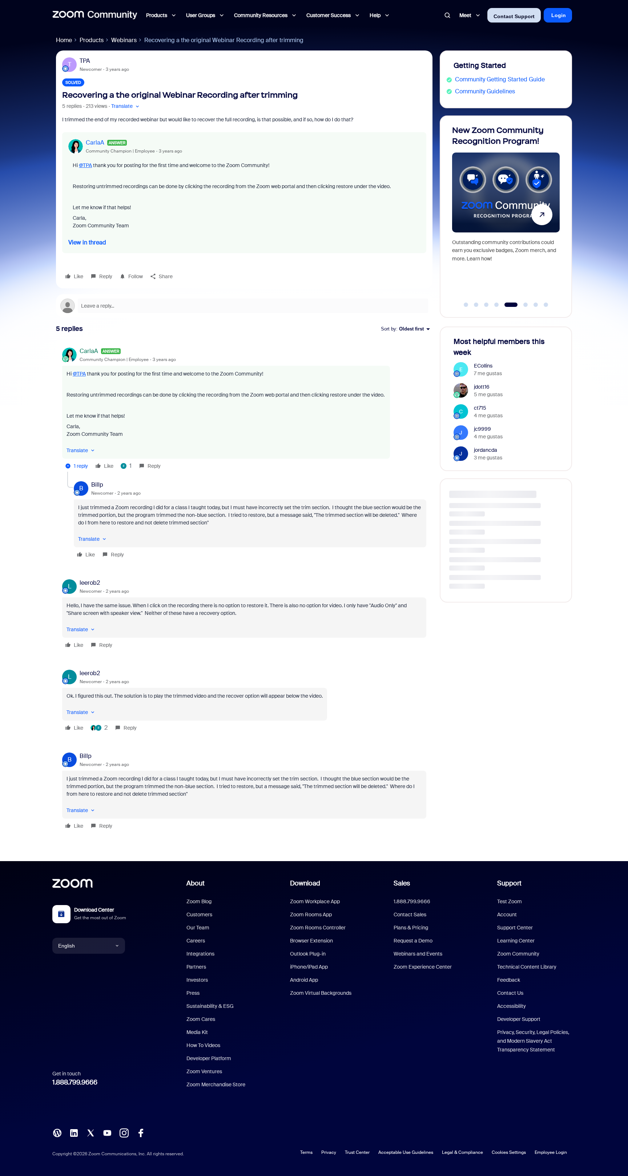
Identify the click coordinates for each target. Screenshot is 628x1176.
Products (92, 40)
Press (193, 993)
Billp (97, 484)
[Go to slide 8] (546, 304)
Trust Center (357, 1152)
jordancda (485, 450)
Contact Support (514, 16)
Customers (199, 914)
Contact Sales (410, 914)
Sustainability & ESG (210, 1006)
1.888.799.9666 (74, 1082)
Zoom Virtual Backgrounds (320, 993)
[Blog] (57, 1132)
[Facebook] (140, 1132)
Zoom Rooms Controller (318, 927)
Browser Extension (311, 940)
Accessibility (511, 1006)
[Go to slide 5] (506, 304)
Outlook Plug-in (308, 953)
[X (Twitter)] (90, 1132)
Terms (306, 1152)
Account (507, 914)
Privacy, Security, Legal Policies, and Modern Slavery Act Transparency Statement (533, 1041)
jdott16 (482, 387)
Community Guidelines (485, 91)
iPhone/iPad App (309, 967)
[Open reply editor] (244, 305)
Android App (304, 980)
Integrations (200, 953)
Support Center (515, 927)
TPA (85, 61)
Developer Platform (208, 1058)
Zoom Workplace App (315, 901)
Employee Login (551, 1152)
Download (305, 883)
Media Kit (197, 1032)
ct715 (480, 408)
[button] (126, 106)
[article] (244, 409)
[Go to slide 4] (496, 304)
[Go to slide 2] (476, 304)
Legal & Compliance (462, 1152)
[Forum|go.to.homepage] (94, 15)
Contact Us (510, 993)
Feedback (508, 980)
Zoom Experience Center (423, 967)
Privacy (328, 1152)
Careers (195, 940)
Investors (197, 980)
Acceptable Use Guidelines (405, 1152)
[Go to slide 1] (466, 304)
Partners (196, 967)
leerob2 (90, 583)
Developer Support (518, 1019)
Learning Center (516, 940)
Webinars (124, 40)
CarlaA (95, 142)
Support (509, 883)
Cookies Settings (509, 1152)
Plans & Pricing (411, 927)
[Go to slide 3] (486, 304)
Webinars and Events (418, 953)
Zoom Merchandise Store (215, 1084)
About (195, 883)
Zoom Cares (200, 1019)
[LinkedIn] (73, 1132)
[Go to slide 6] (521, 304)
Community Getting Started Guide (500, 79)
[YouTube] (107, 1132)
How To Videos (203, 1045)
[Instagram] (124, 1132)
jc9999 (482, 429)
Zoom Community (518, 953)
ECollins (483, 365)
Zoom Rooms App (311, 914)
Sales (402, 883)
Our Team (197, 927)
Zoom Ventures (204, 1071)
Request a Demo (413, 940)
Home (64, 40)
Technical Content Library (526, 967)
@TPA (85, 165)
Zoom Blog (199, 901)
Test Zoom (509, 901)
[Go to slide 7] (535, 304)
